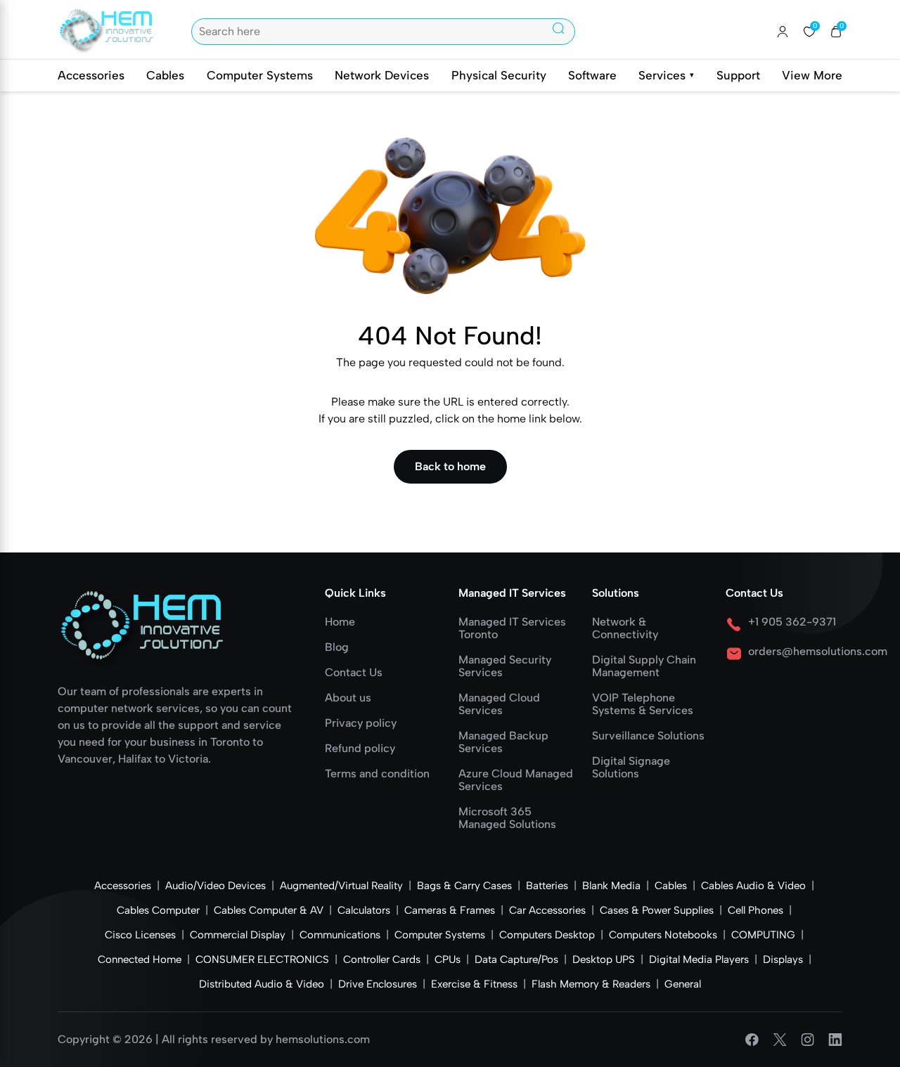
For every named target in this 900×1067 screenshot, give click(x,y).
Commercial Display (237, 935)
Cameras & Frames (449, 910)
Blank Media (611, 885)
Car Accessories (547, 910)
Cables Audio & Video (753, 885)
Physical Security (498, 75)
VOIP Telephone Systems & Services (642, 704)
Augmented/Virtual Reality (341, 885)
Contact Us (353, 672)
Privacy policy (361, 723)
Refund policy (360, 748)
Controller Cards (381, 959)
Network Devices (382, 75)
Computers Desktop (547, 935)
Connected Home (139, 959)
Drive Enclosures (377, 984)
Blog (337, 647)
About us (348, 698)
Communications (340, 935)
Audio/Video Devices (215, 885)
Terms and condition (377, 774)
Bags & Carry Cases (464, 885)
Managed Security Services (504, 666)
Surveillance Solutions (648, 736)
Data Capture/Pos (516, 959)
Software (592, 75)
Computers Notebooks (663, 935)
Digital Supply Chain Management (644, 666)
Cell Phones (755, 910)
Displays (783, 959)
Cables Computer (158, 910)
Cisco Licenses (140, 935)
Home (340, 622)
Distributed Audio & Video (261, 984)
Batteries (547, 885)
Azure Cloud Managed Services (515, 780)
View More (812, 75)
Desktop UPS (603, 959)
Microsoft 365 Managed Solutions (507, 818)
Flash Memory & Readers (591, 984)
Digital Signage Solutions (631, 767)
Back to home (450, 466)
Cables (165, 75)
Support (738, 75)
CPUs (448, 959)
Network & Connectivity (625, 628)
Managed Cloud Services (499, 704)
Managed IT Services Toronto (512, 628)
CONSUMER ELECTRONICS (262, 959)
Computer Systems (260, 75)
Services (666, 75)
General (682, 984)
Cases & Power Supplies (657, 910)
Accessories (91, 75)
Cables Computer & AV (268, 910)
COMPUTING (763, 935)
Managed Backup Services (503, 742)
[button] (836, 31)
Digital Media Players (699, 959)
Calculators (364, 910)
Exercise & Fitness (474, 984)
